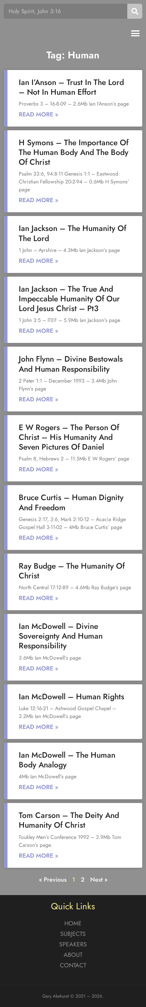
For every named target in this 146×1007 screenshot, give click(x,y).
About (73, 954)
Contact (73, 965)
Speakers (73, 944)
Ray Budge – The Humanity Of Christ (72, 570)
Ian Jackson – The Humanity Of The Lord (72, 233)
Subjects (73, 934)
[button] (135, 33)
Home (73, 923)
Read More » (38, 114)
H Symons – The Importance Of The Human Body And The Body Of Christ (73, 152)
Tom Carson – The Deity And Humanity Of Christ (69, 820)
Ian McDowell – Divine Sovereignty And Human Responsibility (61, 636)
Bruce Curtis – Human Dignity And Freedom (71, 502)
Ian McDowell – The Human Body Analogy (67, 759)
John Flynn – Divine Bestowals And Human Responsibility (71, 363)
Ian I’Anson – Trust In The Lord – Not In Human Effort (71, 87)
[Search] (134, 11)
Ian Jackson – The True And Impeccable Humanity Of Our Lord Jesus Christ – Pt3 (69, 298)
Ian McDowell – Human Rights (71, 696)
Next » (98, 879)
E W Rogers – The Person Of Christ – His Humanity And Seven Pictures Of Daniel (69, 437)
